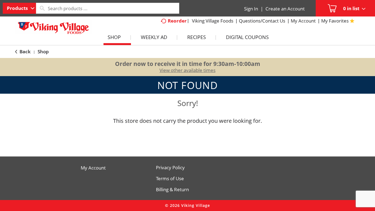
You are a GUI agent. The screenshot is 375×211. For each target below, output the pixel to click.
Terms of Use (170, 178)
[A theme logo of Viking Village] (53, 30)
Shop (43, 51)
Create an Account (285, 8)
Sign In (251, 8)
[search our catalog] (42, 8)
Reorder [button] (177, 21)
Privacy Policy (170, 167)
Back (24, 51)
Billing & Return (172, 189)
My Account (93, 168)
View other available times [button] (187, 70)
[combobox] (19, 8)
